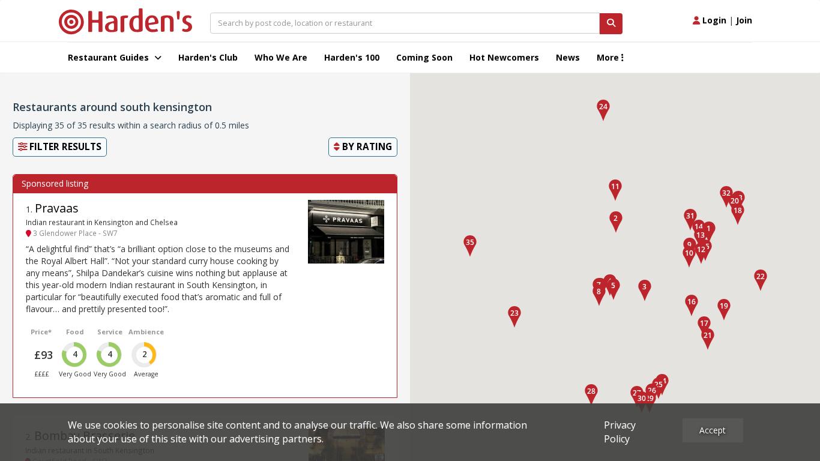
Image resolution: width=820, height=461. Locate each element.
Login (713, 20)
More (609, 57)
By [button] (366, 146)
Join (744, 20)
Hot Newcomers (504, 57)
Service (109, 331)
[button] (709, 232)
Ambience (146, 331)
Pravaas (57, 208)
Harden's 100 (351, 57)
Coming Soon (424, 57)
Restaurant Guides (109, 57)
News (568, 57)
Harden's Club (208, 57)
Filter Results (64, 146)
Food (75, 331)
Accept (712, 430)
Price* (41, 331)
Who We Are (281, 57)
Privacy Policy (620, 431)
